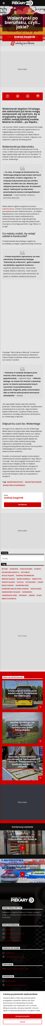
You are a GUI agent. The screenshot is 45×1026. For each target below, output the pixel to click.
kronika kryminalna (25, 575)
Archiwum (22, 504)
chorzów (14, 569)
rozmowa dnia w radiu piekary (15, 589)
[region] (22, 1008)
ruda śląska (36, 589)
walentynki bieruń (33, 482)
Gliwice (37, 569)
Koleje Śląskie (8, 575)
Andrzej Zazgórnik (24, 36)
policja (20, 582)
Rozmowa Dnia (22, 585)
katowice (25, 572)
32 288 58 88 (10, 981)
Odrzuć (22, 1022)
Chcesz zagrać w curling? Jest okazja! (23, 867)
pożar (40, 582)
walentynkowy (8, 209)
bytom (5, 569)
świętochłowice (9, 599)
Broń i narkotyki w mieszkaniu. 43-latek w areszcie (22, 839)
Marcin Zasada (8, 579)
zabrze (32, 595)
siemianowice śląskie (11, 592)
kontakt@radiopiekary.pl (15, 934)
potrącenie (31, 582)
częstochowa (26, 569)
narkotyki (37, 579)
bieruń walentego (15, 482)
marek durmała (23, 579)
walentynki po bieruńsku (14, 485)
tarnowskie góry (9, 595)
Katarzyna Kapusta (10, 572)
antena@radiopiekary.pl (15, 957)
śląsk (39, 595)
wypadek (23, 595)
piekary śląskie (8, 582)
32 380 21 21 (10, 930)
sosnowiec (27, 592)
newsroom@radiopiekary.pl (16, 985)
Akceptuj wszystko (22, 1016)
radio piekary (8, 585)
